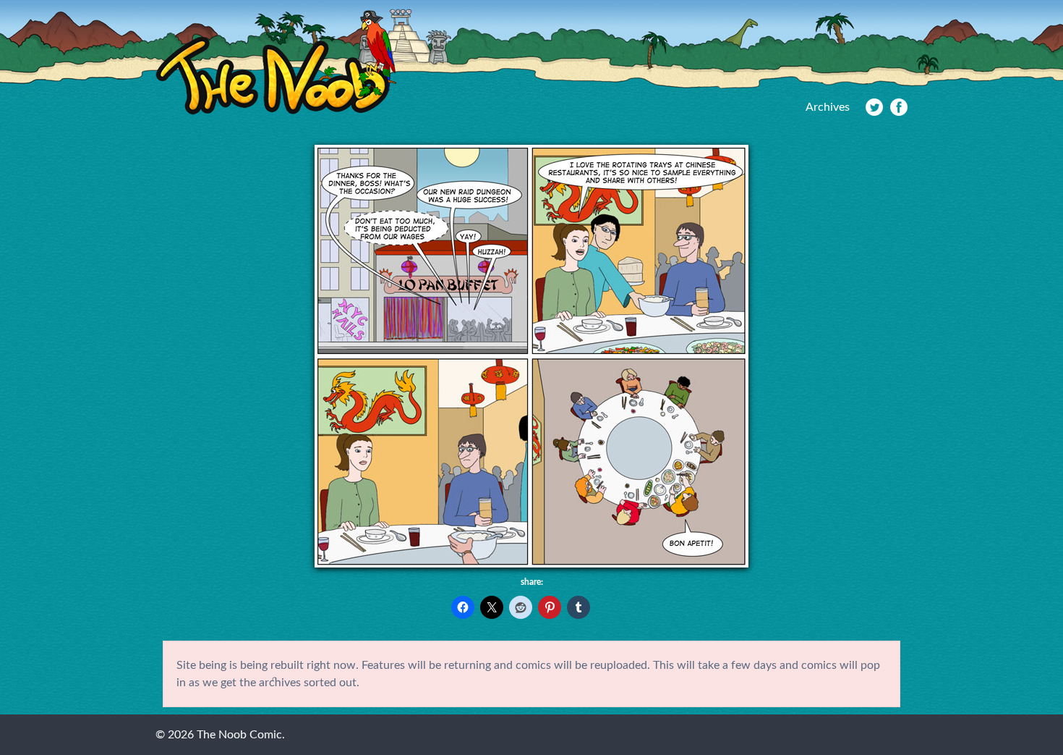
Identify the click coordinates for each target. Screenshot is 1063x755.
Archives (828, 107)
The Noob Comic (275, 62)
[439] (531, 564)
